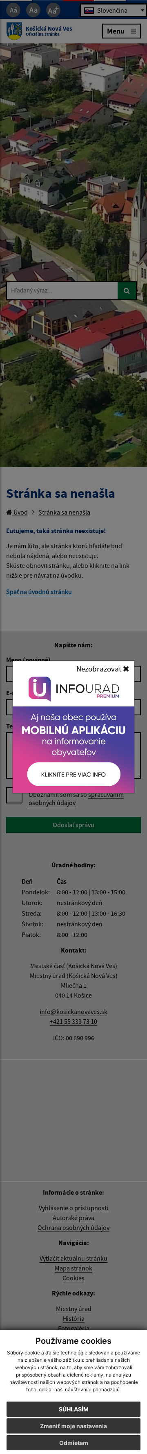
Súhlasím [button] (74, 1409)
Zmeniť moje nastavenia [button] (73, 1425)
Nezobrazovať (99, 669)
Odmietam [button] (73, 1442)
